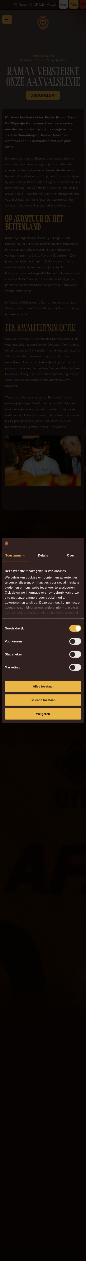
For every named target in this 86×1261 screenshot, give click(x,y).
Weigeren (43, 713)
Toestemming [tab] (15, 555)
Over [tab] (70, 555)
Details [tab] (43, 555)
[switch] (75, 641)
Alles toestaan (43, 686)
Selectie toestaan (43, 700)
